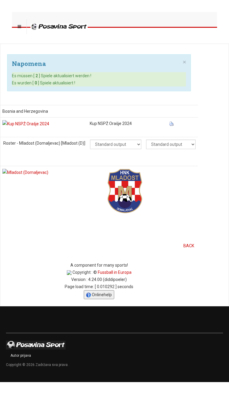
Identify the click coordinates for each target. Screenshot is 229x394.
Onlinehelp (101, 294)
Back (188, 245)
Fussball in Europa (114, 272)
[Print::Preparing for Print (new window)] (172, 123)
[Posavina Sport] (59, 26)
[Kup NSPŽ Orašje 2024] (25, 123)
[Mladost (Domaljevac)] (25, 172)
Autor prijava (20, 355)
